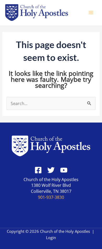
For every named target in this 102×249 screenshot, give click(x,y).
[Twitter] (51, 170)
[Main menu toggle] (91, 13)
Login (51, 237)
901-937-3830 (51, 197)
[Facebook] (38, 170)
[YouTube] (63, 170)
